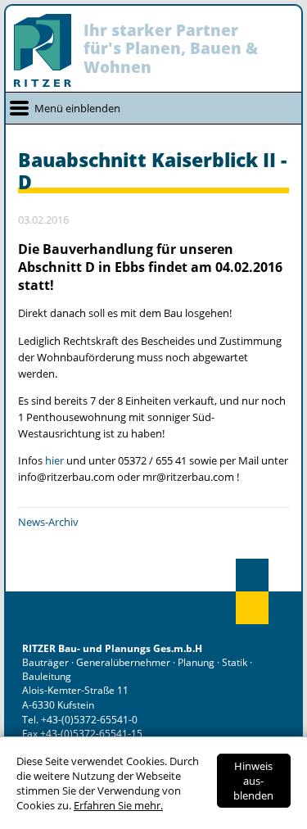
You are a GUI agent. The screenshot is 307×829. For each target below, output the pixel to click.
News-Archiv (48, 521)
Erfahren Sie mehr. (118, 805)
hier (55, 460)
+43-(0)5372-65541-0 (89, 720)
